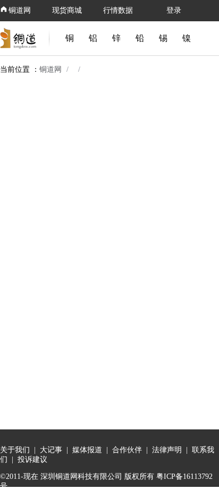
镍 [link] (186, 38)
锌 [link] (116, 38)
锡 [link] (163, 38)
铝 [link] (93, 38)
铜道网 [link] (50, 69)
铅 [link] (140, 38)
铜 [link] (69, 38)
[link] (20, 38)
